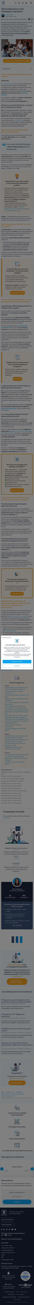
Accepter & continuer (17, 661)
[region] (17, 652)
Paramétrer (17, 665)
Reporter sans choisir (6, 637)
